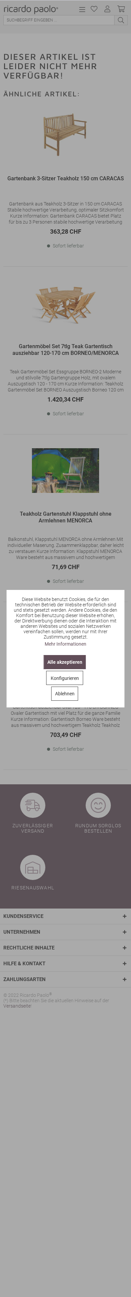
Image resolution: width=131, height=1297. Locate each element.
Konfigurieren (65, 678)
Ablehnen (65, 693)
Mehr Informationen (65, 644)
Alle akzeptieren (64, 662)
